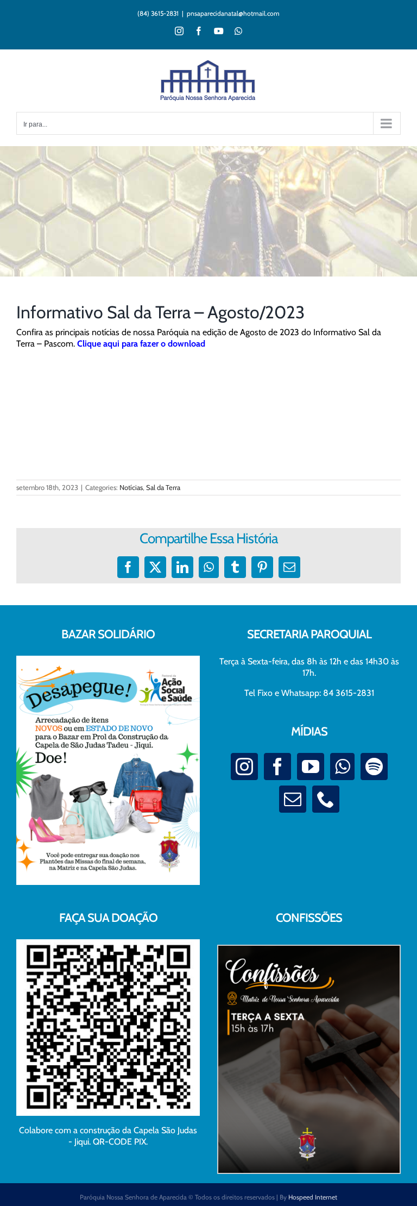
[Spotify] (374, 766)
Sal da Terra (163, 487)
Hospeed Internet (312, 1197)
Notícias (131, 487)
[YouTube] (310, 766)
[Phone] (325, 799)
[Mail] (292, 799)
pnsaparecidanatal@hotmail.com (233, 13)
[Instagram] (244, 766)
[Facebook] (277, 766)
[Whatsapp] (342, 766)
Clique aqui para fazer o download (141, 343)
